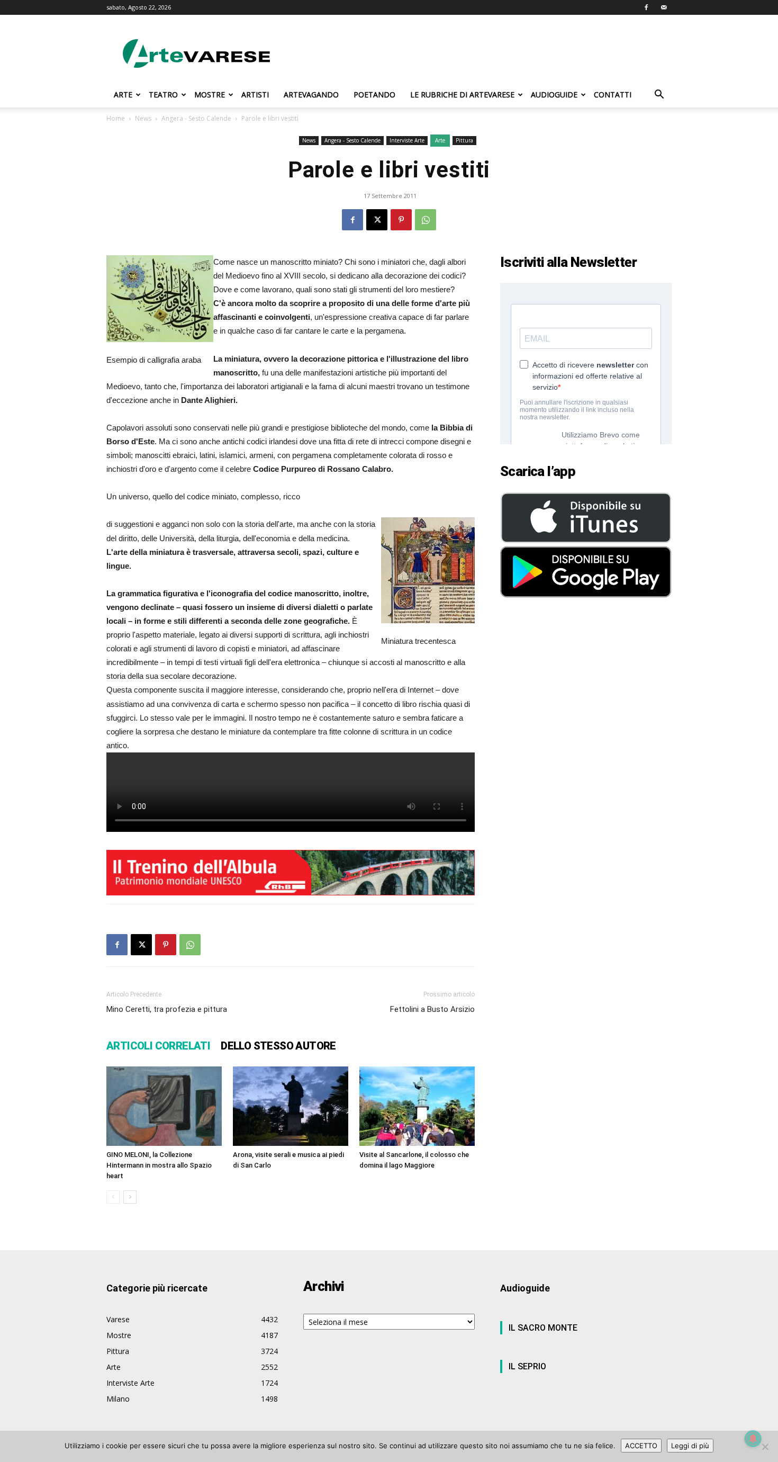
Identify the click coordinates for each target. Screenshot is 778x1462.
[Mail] (664, 7)
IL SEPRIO (527, 1366)
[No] (764, 1446)
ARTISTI (255, 94)
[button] (659, 96)
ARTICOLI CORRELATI (158, 1045)
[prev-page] (113, 1197)
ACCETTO (641, 1445)
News (143, 118)
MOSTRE (209, 94)
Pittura (464, 140)
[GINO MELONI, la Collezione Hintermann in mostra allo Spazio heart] (164, 1106)
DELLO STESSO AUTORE (278, 1045)
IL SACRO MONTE (543, 1328)
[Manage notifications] (753, 1438)
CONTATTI (612, 94)
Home (115, 118)
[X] (376, 219)
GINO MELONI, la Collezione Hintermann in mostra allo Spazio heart (159, 1165)
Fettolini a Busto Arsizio (432, 1009)
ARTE (123, 94)
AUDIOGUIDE (554, 94)
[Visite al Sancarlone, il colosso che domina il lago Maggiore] (417, 1106)
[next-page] (130, 1197)
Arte (440, 140)
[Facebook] (646, 7)
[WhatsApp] (425, 219)
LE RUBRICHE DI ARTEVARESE (462, 94)
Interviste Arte (407, 140)
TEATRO (163, 94)
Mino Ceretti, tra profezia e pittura (166, 1009)
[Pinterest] (401, 219)
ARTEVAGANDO (311, 94)
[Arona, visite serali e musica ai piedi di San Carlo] (290, 1106)
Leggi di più (690, 1445)
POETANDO (374, 94)
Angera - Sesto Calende (196, 118)
